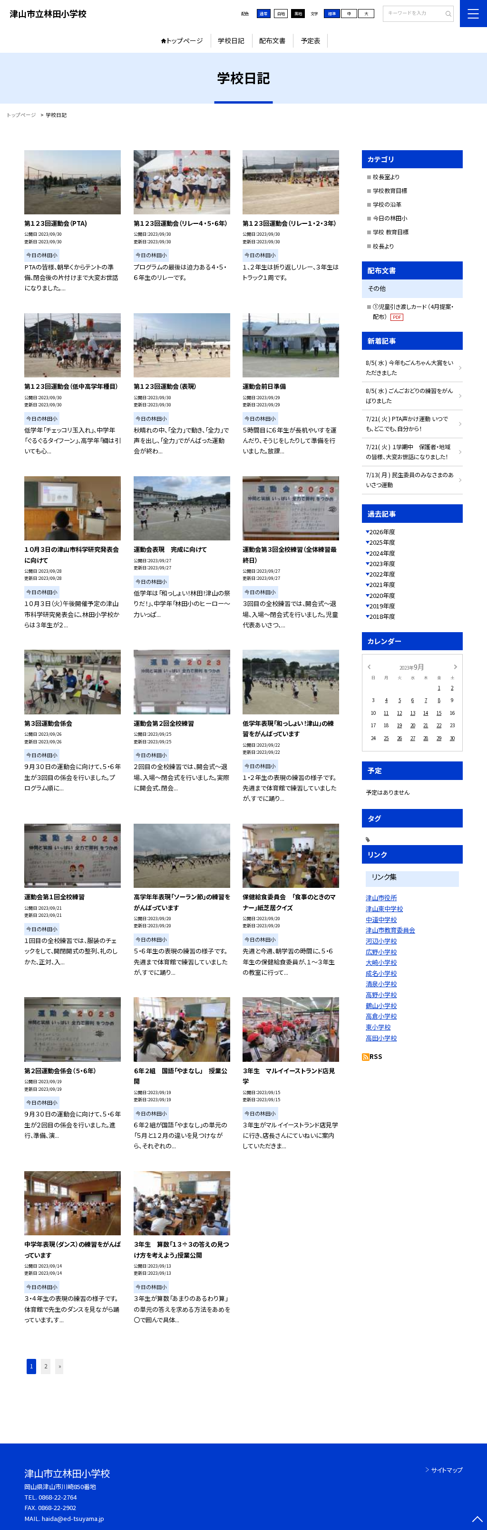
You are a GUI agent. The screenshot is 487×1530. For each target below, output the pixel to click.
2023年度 (382, 563)
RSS (376, 1056)
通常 (263, 13)
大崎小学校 (381, 962)
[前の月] (368, 666)
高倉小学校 (381, 1015)
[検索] (445, 14)
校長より (383, 246)
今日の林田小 (390, 218)
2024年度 (382, 553)
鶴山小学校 (381, 1005)
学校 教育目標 (391, 232)
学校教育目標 (390, 190)
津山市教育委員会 (390, 929)
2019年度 (382, 605)
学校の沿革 (387, 204)
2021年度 (382, 584)
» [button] (59, 1366)
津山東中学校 (384, 908)
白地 (281, 13)
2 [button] (45, 1366)
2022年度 (382, 573)
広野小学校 (381, 951)
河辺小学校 (381, 940)
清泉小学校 (381, 983)
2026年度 (382, 531)
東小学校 (378, 1026)
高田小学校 (381, 1037)
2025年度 (382, 542)
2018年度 (382, 616)
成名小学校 (381, 973)
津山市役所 (381, 897)
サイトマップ (447, 1469)
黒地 (298, 13)
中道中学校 (381, 919)
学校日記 (231, 40)
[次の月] (455, 666)
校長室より (386, 177)
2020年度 (382, 595)
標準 (332, 13)
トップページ (184, 40)
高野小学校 (381, 994)
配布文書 (272, 40)
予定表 (311, 40)
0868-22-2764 (58, 1496)
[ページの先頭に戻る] (477, 1520)
